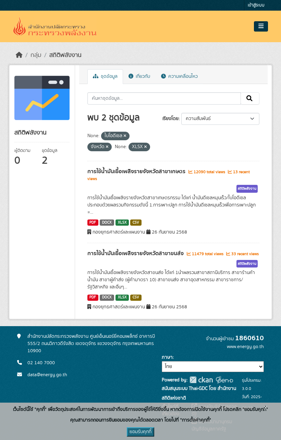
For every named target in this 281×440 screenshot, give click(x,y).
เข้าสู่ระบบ (256, 5)
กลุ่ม (35, 55)
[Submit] (250, 98)
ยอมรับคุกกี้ (140, 431)
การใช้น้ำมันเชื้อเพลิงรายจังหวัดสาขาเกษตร (137, 171)
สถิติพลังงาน (65, 55)
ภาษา (167, 357)
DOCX (107, 222)
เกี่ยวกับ (142, 76)
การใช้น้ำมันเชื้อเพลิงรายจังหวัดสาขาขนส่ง (136, 253)
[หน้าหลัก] (19, 55)
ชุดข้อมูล (108, 76)
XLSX (122, 222)
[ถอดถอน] (125, 136)
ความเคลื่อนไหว (182, 76)
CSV (136, 222)
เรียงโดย (170, 118)
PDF (92, 222)
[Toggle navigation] (261, 26)
